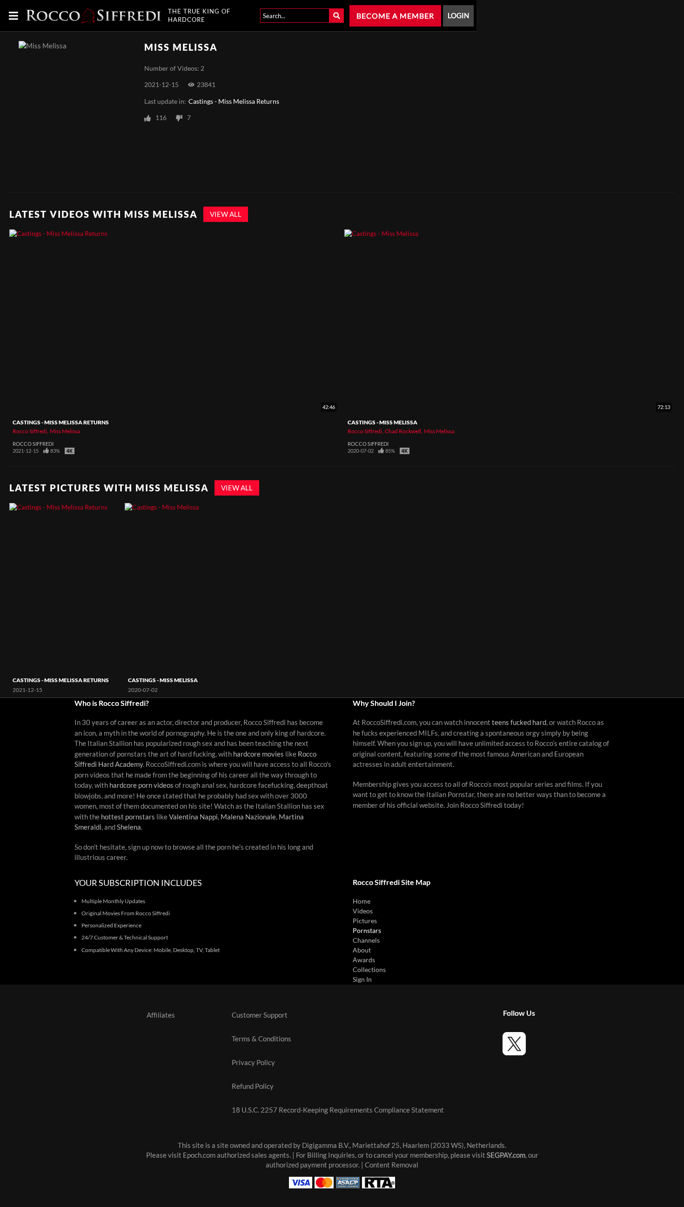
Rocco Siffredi (30, 431)
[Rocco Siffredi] (93, 15)
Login (458, 16)
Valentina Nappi (193, 817)
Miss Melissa (65, 431)
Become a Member (395, 16)
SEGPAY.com (506, 1155)
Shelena (129, 827)
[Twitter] (514, 1045)
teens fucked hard (519, 722)
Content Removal (391, 1165)
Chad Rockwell (403, 431)
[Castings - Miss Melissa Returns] (65, 588)
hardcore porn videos (141, 785)
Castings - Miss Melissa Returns (233, 101)
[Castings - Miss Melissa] (181, 588)
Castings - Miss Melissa (382, 422)
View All (225, 214)
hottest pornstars (128, 817)
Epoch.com (199, 1155)
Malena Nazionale (248, 817)
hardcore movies (258, 754)
